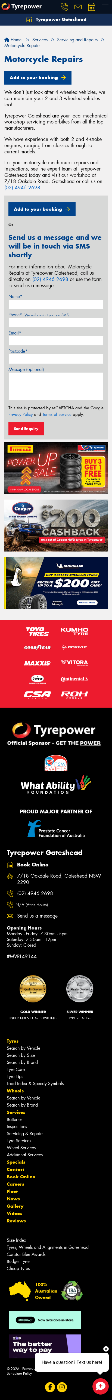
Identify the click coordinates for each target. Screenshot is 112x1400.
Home (15, 40)
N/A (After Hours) (31, 904)
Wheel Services (21, 1148)
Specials (16, 1162)
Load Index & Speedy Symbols (35, 1083)
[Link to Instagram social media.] (62, 1387)
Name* (15, 296)
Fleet (12, 1191)
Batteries (14, 1119)
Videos (14, 1213)
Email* (14, 333)
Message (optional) (26, 369)
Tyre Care (16, 1069)
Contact (15, 1169)
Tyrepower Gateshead (60, 19)
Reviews (16, 1221)
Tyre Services (19, 1141)
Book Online (21, 1177)
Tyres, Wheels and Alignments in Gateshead (48, 1247)
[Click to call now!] (64, 7)
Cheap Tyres (18, 1268)
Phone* (39, 315)
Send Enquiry (26, 428)
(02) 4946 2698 (22, 187)
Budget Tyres (18, 1261)
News (13, 1199)
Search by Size (21, 1055)
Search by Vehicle (23, 1048)
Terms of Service (56, 414)
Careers (15, 1184)
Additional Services (25, 1155)
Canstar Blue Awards (26, 1254)
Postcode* (17, 351)
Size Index (16, 1240)
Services (16, 1112)
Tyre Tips (15, 1076)
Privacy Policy (20, 414)
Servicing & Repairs (25, 1133)
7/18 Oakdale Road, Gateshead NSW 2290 (59, 879)
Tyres (12, 1041)
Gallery (15, 1206)
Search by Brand (22, 1062)
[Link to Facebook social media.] (50, 1387)
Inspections (17, 1126)
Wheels (15, 1091)
